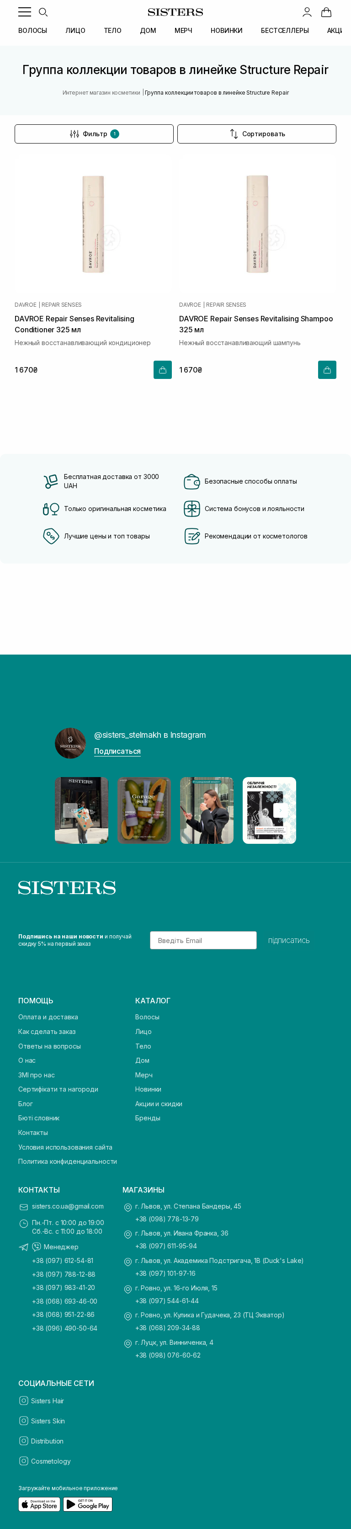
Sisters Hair (47, 1401)
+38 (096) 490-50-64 (64, 1328)
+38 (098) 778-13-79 (167, 1219)
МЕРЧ (183, 30)
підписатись (289, 940)
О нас (27, 1060)
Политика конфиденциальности (67, 1161)
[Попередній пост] (70, 810)
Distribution (47, 1441)
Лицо (143, 1031)
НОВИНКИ (227, 30)
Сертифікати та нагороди (58, 1089)
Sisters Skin (48, 1421)
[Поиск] (43, 11)
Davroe (26, 305)
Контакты (33, 1132)
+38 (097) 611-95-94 (166, 1246)
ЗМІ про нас (36, 1075)
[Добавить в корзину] (163, 370)
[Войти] (307, 11)
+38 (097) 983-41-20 (63, 1287)
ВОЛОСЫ (32, 30)
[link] (326, 11)
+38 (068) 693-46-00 (64, 1301)
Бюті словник (38, 1118)
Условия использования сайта (65, 1147)
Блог (25, 1104)
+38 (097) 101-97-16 (165, 1273)
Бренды (147, 1118)
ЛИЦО (75, 30)
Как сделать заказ (47, 1031)
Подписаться (117, 751)
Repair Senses (62, 305)
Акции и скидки (158, 1104)
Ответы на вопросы (49, 1046)
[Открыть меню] (24, 11)
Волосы (147, 1017)
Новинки (148, 1089)
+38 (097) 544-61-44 (167, 1301)
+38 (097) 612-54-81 (62, 1260)
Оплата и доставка (48, 1017)
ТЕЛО (113, 30)
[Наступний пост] (280, 810)
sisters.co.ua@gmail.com (68, 1206)
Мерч (143, 1075)
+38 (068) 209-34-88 (167, 1328)
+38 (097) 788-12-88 (64, 1274)
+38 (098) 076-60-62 (168, 1355)
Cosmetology (50, 1461)
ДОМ (148, 30)
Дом (142, 1060)
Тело (143, 1046)
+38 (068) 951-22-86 (63, 1314)
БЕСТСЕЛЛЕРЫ (284, 30)
